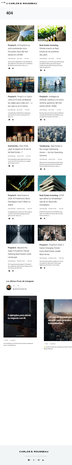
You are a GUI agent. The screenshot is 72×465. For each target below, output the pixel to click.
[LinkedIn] (43, 460)
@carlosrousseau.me (20, 289)
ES (5, 2)
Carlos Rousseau (11, 58)
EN (2, 2)
